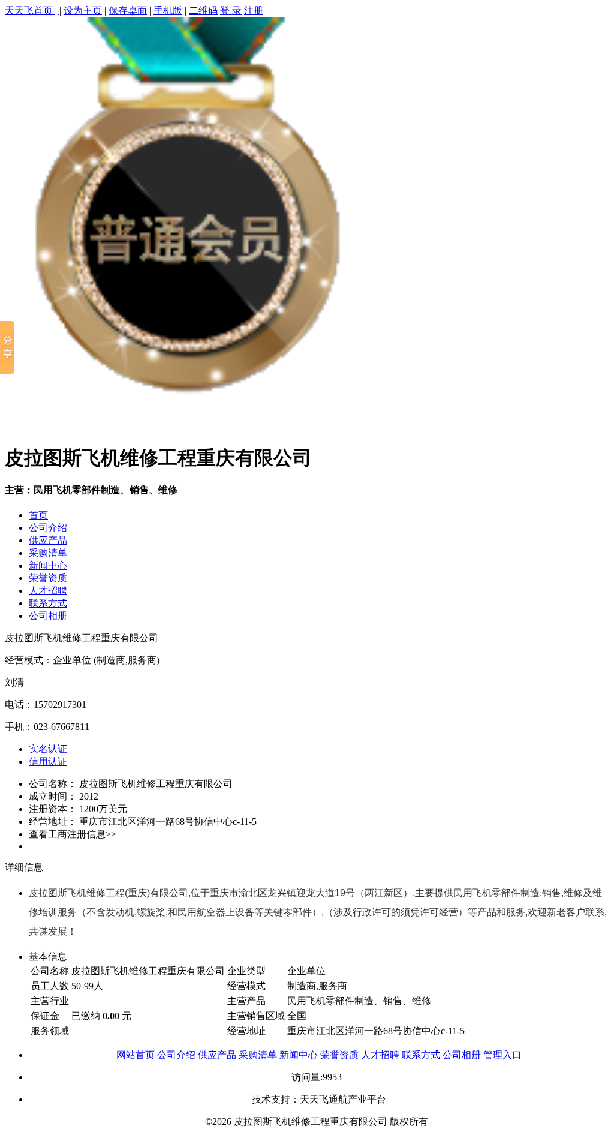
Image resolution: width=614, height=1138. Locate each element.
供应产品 (48, 540)
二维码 (203, 10)
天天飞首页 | (32, 10)
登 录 (231, 10)
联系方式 (48, 603)
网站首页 (135, 1055)
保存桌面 (128, 10)
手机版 (168, 10)
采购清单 (48, 553)
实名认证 (48, 749)
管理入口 (502, 1055)
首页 (38, 515)
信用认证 (48, 761)
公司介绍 (48, 528)
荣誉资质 (48, 578)
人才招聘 (48, 590)
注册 (253, 10)
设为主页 (83, 10)
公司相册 (48, 616)
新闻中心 (48, 565)
